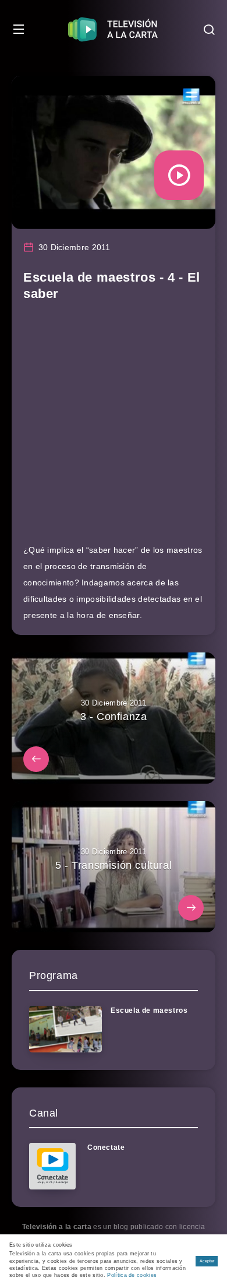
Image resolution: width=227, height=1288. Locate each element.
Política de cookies (132, 1275)
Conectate (106, 1147)
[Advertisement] (113, 428)
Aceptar (207, 1261)
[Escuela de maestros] (65, 1029)
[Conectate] (52, 1166)
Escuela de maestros (149, 1010)
